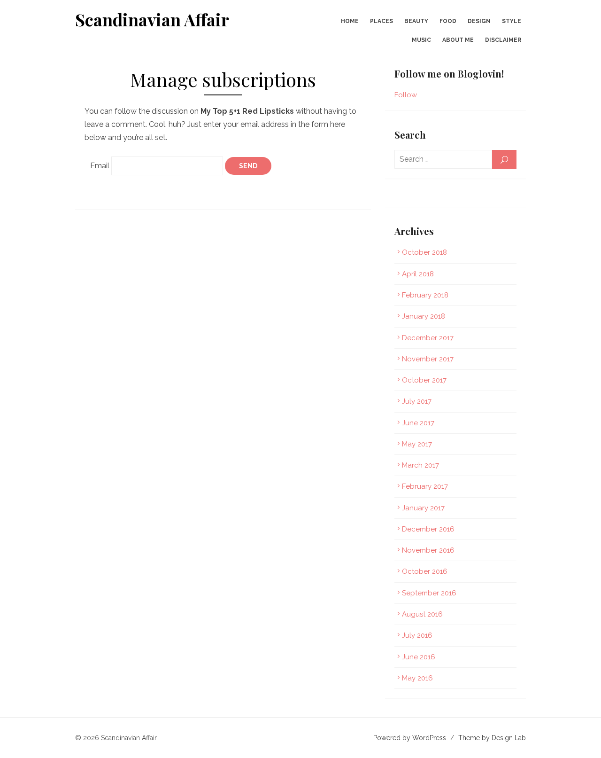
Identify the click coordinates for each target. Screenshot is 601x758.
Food (447, 21)
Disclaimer (503, 40)
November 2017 (428, 359)
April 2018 (418, 274)
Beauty (416, 21)
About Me (458, 40)
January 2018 (423, 316)
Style (511, 21)
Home (350, 21)
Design (479, 21)
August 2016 (422, 614)
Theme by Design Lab (492, 738)
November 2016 (428, 550)
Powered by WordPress (409, 738)
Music (421, 40)
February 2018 (425, 295)
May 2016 (417, 678)
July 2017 (416, 401)
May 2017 (417, 444)
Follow (405, 95)
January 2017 (423, 508)
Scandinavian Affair (152, 19)
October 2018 (424, 252)
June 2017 (418, 423)
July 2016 (417, 635)
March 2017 (420, 465)
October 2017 (424, 380)
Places (381, 21)
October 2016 (424, 571)
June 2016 (418, 657)
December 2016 (428, 529)
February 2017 (425, 486)
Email (99, 165)
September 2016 (429, 593)
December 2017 (428, 338)
